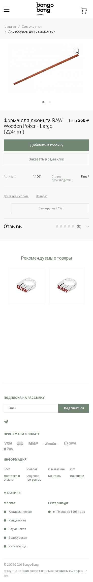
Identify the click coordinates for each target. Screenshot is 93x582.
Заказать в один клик (46, 159)
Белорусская (18, 537)
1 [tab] (43, 102)
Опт (72, 469)
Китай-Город (17, 546)
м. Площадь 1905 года (69, 512)
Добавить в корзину (46, 145)
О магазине (56, 469)
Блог (7, 469)
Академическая (20, 512)
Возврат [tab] (41, 196)
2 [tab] (50, 102)
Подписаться (74, 408)
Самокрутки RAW (50, 208)
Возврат (31, 469)
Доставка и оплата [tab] (16, 196)
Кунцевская (17, 520)
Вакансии (77, 476)
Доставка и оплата (12, 477)
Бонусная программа (33, 477)
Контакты (55, 476)
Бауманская (17, 529)
